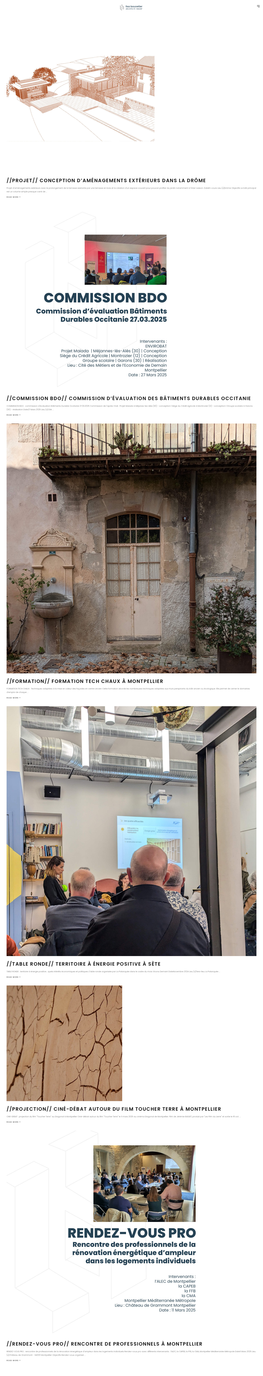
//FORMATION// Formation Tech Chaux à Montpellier (85, 681)
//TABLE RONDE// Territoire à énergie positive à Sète (84, 964)
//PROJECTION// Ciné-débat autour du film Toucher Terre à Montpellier (114, 1109)
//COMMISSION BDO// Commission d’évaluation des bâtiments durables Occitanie (129, 398)
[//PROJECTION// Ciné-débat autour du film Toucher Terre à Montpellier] (64, 1043)
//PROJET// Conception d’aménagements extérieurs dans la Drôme (106, 180)
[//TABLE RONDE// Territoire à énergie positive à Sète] (131, 831)
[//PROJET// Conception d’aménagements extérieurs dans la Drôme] (81, 99)
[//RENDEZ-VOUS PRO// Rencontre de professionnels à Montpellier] (109, 1233)
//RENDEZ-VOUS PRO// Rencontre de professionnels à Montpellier (105, 1344)
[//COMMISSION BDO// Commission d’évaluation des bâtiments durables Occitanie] (99, 298)
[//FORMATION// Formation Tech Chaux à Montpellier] (131, 548)
